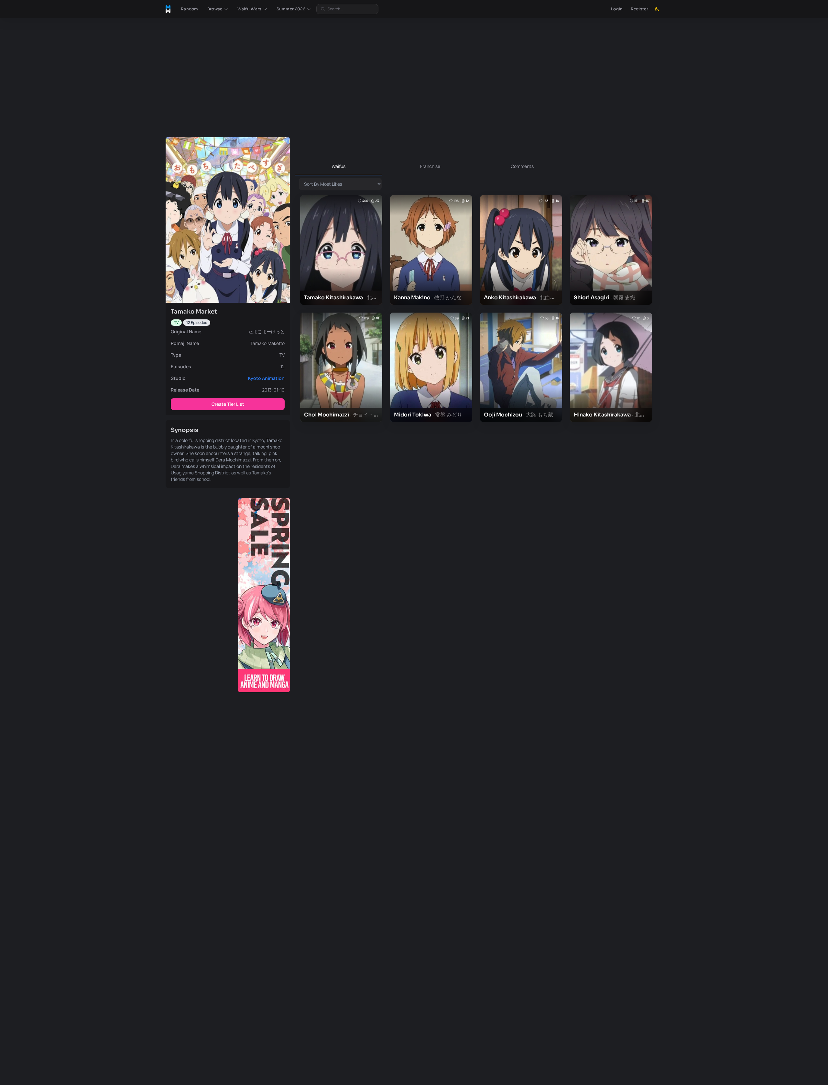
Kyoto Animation (266, 378)
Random (189, 8)
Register (639, 8)
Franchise (430, 166)
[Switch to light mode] (657, 9)
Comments (522, 166)
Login (617, 8)
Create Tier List (228, 404)
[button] (217, 9)
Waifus (338, 166)
